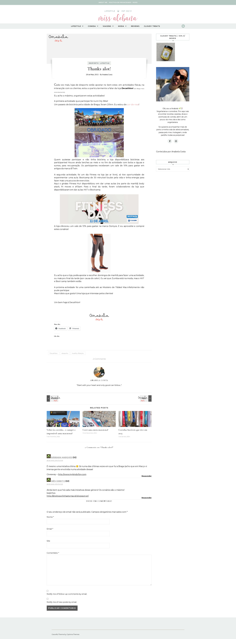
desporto (65, 353)
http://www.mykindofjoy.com (72, 474)
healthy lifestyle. (78, 353)
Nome (50, 517)
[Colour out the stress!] (52, 398)
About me (103, 2)
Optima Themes (73, 634)
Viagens (107, 26)
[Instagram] (176, 141)
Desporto (94, 63)
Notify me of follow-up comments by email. (67, 594)
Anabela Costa (107, 75)
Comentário (53, 553)
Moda (121, 26)
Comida (92, 26)
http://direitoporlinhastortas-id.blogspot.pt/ (68, 496)
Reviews (135, 26)
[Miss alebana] (118, 16)
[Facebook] (170, 141)
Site (48, 541)
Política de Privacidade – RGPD (123, 2)
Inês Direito (58, 481)
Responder (147, 476)
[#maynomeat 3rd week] (146, 398)
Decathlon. (54, 353)
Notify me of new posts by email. (62, 602)
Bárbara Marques (61, 457)
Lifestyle (76, 26)
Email (50, 529)
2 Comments (99, 359)
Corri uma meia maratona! (95, 429)
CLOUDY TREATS (152, 26)
